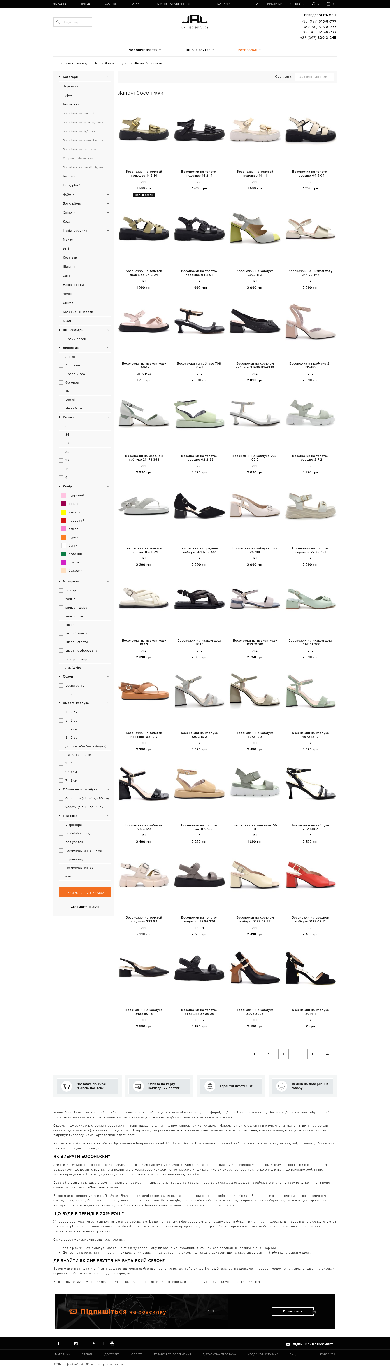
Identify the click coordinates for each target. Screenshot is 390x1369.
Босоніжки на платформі (80, 149)
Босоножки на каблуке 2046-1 (310, 1012)
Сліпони (69, 212)
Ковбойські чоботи (78, 312)
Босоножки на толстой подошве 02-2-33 (199, 458)
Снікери (69, 303)
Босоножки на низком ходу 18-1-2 (144, 642)
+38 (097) (319, 21)
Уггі (66, 249)
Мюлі (67, 321)
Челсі (67, 294)
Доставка (111, 3)
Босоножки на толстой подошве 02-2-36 (199, 827)
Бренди (86, 3)
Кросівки (70, 258)
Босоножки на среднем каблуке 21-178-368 (144, 458)
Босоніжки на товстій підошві (83, 167)
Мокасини (71, 240)
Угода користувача (263, 1354)
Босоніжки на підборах (79, 131)
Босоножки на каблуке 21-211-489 (310, 365)
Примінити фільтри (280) (85, 892)
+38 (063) (319, 32)
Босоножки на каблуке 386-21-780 (255, 550)
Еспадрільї (71, 185)
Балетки (69, 176)
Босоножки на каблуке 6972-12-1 (143, 827)
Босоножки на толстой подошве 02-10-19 (144, 550)
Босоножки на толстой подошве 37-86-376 (199, 919)
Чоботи (68, 194)
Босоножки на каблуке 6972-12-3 (255, 735)
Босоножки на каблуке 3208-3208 (255, 1012)
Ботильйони (72, 203)
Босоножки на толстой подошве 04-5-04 (310, 173)
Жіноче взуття (198, 50)
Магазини (60, 3)
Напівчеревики (75, 231)
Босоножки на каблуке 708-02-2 (255, 458)
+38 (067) (318, 38)
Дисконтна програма (219, 1354)
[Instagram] (76, 1343)
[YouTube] (111, 1343)
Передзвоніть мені (320, 15)
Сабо (67, 276)
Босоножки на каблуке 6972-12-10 (310, 735)
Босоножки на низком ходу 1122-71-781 (255, 642)
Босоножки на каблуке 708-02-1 (199, 365)
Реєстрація (275, 3)
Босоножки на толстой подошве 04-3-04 (144, 273)
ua (257, 3)
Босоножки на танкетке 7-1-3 (255, 827)
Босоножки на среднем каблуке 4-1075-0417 (199, 550)
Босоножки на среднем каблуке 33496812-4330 (255, 365)
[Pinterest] (94, 1343)
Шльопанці (71, 267)
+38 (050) (319, 27)
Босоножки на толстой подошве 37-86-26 (199, 1012)
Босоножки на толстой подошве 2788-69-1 (310, 550)
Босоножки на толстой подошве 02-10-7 (144, 735)
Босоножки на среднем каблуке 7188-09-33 (255, 919)
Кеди (67, 222)
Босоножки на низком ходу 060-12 (144, 365)
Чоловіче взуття (143, 50)
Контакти (224, 3)
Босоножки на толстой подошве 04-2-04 (199, 273)
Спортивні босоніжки (78, 158)
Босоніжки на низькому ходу (83, 122)
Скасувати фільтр (85, 907)
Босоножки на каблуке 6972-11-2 (255, 273)
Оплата (137, 3)
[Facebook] (58, 1343)
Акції (293, 1354)
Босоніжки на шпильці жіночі (83, 140)
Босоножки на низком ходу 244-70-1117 (311, 273)
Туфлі (67, 95)
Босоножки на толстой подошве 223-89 (144, 919)
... (298, 1054)
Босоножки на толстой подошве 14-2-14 (199, 173)
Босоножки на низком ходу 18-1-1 (200, 642)
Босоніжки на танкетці (78, 113)
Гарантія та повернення (173, 3)
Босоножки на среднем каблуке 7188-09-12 (311, 919)
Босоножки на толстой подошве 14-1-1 (255, 173)
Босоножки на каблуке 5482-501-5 (143, 1012)
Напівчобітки (73, 285)
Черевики (71, 86)
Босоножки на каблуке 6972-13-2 (199, 735)
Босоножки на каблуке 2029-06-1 (310, 827)
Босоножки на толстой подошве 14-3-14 (144, 173)
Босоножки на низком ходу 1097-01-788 (311, 642)
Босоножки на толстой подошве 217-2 (310, 458)
